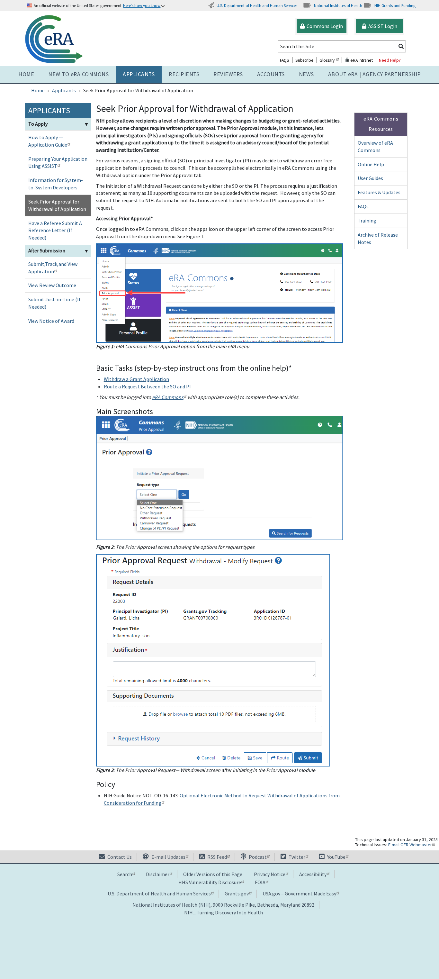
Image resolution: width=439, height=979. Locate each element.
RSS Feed (216, 857)
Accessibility (313, 874)
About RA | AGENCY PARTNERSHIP (374, 74)
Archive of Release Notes (378, 238)
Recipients (184, 74)
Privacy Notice (269, 874)
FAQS (284, 60)
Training (367, 220)
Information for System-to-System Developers (55, 184)
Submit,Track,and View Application (52, 268)
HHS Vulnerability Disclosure (209, 882)
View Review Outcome (52, 285)
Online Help (371, 164)
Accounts (271, 74)
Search (124, 874)
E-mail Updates (167, 857)
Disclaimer (157, 874)
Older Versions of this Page (212, 874)
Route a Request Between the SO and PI (147, 386)
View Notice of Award (51, 321)
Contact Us (119, 857)
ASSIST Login (381, 26)
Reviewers (228, 74)
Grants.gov (237, 893)
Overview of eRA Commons (375, 146)
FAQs (363, 206)
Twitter (296, 857)
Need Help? (390, 60)
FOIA (260, 882)
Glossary (327, 60)
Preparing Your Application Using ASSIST (57, 162)
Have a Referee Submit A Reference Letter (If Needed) (55, 230)
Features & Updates (379, 192)
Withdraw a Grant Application (136, 379)
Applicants (139, 74)
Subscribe (304, 60)
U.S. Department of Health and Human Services (257, 5)
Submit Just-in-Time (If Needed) (54, 303)
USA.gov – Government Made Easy (299, 893)
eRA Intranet (361, 60)
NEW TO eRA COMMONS (78, 74)
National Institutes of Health (338, 5)
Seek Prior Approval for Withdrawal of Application (57, 205)
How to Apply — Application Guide (47, 141)
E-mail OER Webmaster (410, 845)
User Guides (370, 178)
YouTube (335, 857)
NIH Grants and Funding (395, 5)
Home (26, 74)
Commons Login (324, 26)
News (306, 74)
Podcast (257, 857)
